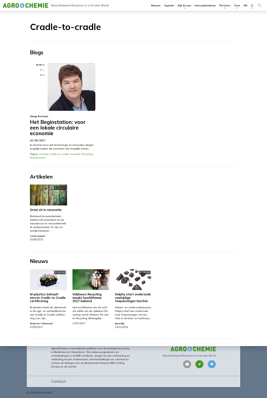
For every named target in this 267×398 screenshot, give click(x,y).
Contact (58, 381)
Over (237, 5)
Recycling (87, 154)
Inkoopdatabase (205, 5)
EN (245, 5)
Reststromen (37, 157)
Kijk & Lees (184, 5)
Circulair (43, 154)
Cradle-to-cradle (59, 154)
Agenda (169, 5)
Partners (224, 5)
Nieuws (155, 5)
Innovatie (75, 154)
